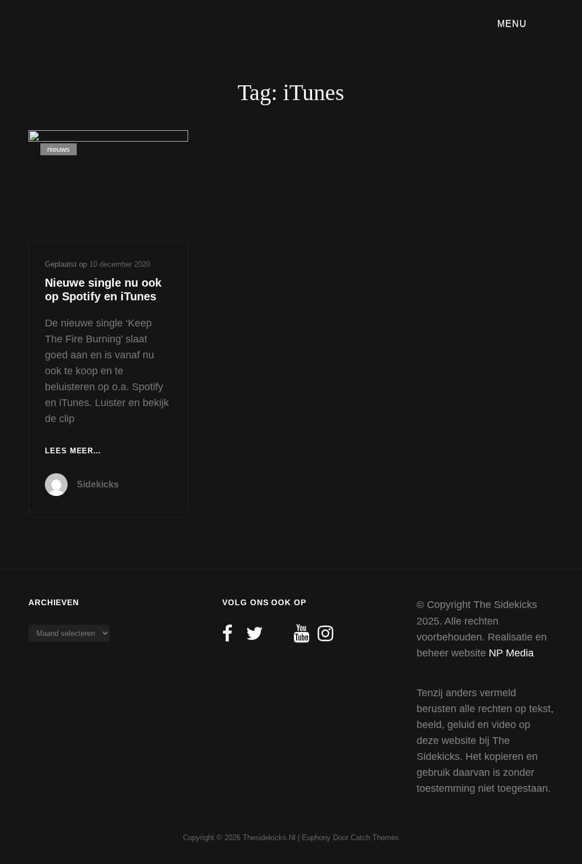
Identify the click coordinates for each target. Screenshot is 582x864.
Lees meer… (73, 452)
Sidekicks (98, 484)
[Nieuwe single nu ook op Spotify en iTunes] (108, 185)
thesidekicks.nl (269, 837)
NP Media (511, 653)
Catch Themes (375, 837)
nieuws (58, 149)
